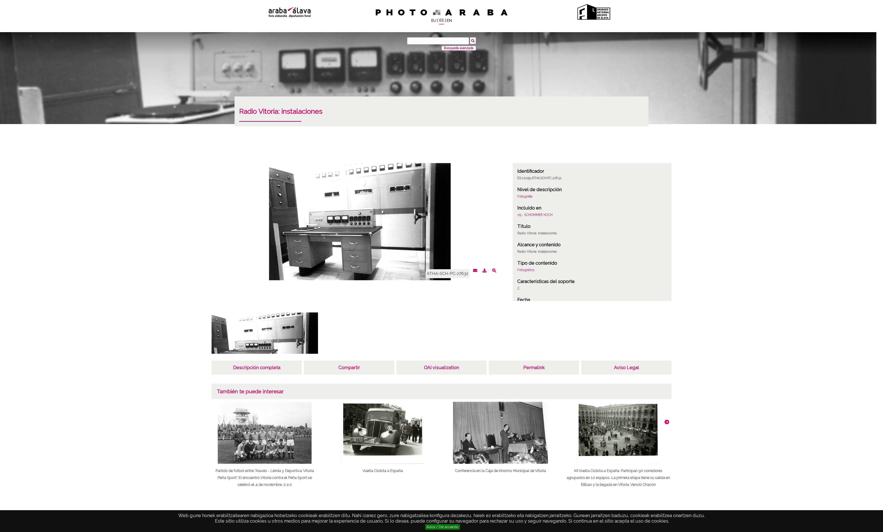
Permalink (534, 367)
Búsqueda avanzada (458, 48)
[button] (667, 422)
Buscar (473, 40)
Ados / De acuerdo (443, 527)
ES (441, 20)
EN (449, 20)
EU (433, 20)
